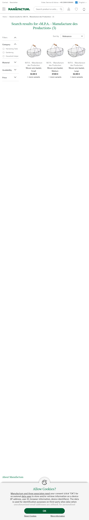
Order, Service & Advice (57, 2)
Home (5, 17)
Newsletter (14, 2)
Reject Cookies (30, 516)
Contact (5, 2)
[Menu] (4, 9)
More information (58, 516)
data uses (26, 496)
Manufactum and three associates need (30, 493)
